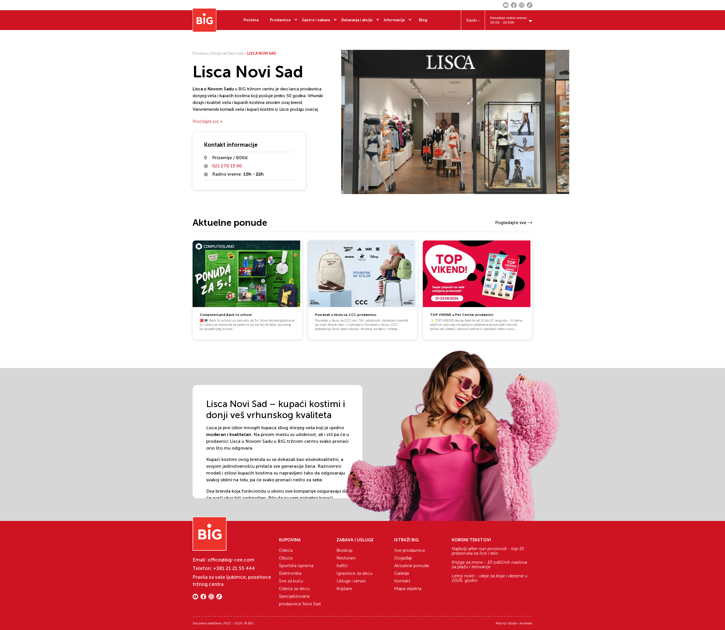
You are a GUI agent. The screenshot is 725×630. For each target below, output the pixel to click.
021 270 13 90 (227, 166)
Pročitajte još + (208, 121)
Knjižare (344, 588)
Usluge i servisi (351, 581)
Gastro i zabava (316, 20)
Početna (251, 20)
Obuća (286, 558)
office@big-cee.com (231, 560)
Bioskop (344, 550)
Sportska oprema (296, 565)
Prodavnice (280, 20)
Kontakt (402, 581)
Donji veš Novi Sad (227, 53)
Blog (423, 20)
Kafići (341, 565)
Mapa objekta (407, 588)
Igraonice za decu (354, 573)
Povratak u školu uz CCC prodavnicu (345, 315)
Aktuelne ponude (411, 565)
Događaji (403, 558)
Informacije (394, 20)
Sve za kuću (291, 581)
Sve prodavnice (409, 550)
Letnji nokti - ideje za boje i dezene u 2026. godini (489, 578)
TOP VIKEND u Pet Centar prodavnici (461, 315)
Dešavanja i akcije (356, 20)
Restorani (345, 558)
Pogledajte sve (510, 222)
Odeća (286, 550)
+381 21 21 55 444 (234, 568)
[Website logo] (204, 20)
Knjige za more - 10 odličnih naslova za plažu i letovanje (489, 564)
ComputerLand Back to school (226, 315)
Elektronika (290, 573)
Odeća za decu (294, 588)
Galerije (401, 573)
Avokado (525, 623)
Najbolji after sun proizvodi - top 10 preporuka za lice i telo (488, 550)
